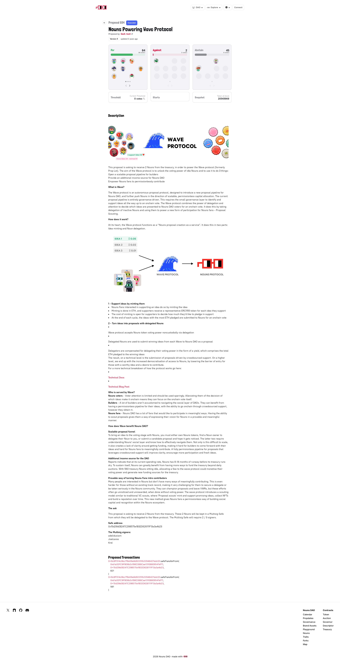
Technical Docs (116, 377)
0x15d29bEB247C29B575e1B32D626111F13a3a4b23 (137, 567)
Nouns (306, 633)
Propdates (308, 618)
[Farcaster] (14, 610)
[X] (8, 610)
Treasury (327, 629)
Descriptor (328, 625)
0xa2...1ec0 (126, 33)
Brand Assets (309, 625)
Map (305, 644)
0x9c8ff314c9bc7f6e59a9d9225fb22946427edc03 (134, 561)
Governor (327, 622)
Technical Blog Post (118, 386)
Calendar (307, 614)
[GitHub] (20, 610)
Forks (306, 640)
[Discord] (27, 610)
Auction (327, 618)
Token (326, 614)
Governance (309, 622)
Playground (309, 629)
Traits (306, 636)
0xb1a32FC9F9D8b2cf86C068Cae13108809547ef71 (136, 564)
